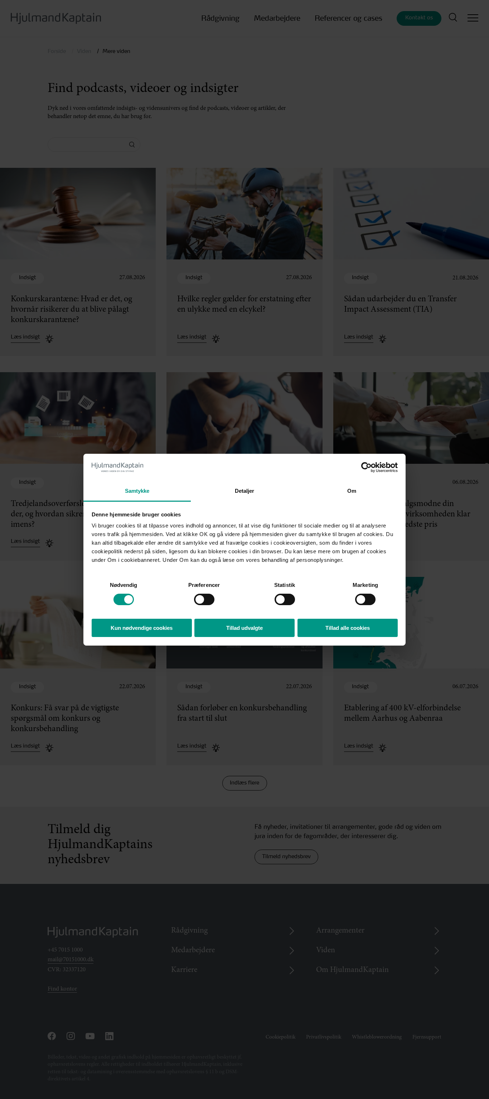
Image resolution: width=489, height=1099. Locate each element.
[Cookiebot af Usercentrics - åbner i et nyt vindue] (366, 467)
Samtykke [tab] (137, 491)
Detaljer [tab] (245, 491)
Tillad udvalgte (244, 628)
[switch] (198, 597)
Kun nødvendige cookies (142, 628)
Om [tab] (351, 491)
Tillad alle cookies (347, 628)
